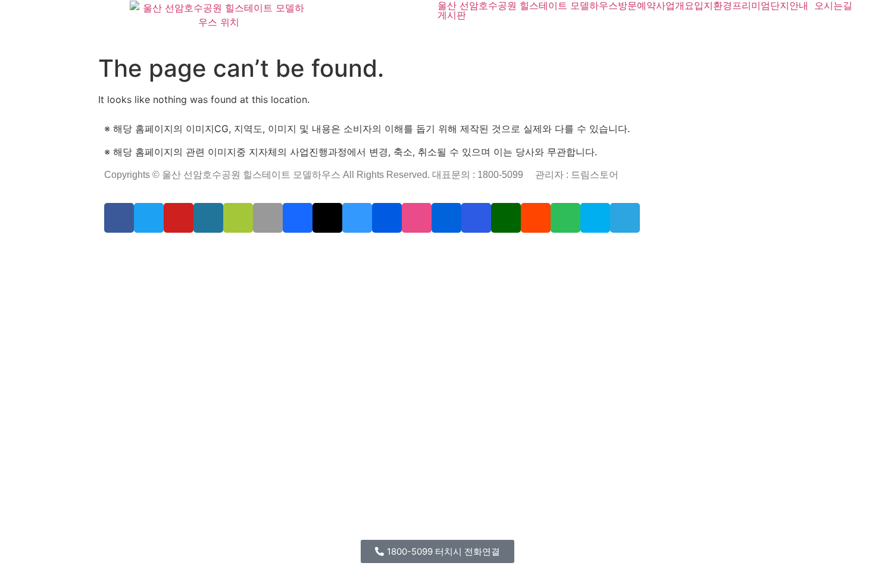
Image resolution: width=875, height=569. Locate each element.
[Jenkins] (295, 253)
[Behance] (297, 218)
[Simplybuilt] (145, 253)
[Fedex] (279, 253)
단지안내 (789, 5)
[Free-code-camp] (506, 218)
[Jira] (329, 253)
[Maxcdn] (241, 253)
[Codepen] (327, 218)
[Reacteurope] (153, 253)
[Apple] (268, 218)
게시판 (452, 15)
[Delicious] (357, 218)
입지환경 (713, 5)
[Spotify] (565, 218)
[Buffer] (321, 253)
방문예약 (637, 5)
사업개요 (675, 5)
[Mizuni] (264, 253)
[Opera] (179, 253)
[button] (437, 551)
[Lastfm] (344, 253)
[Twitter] (149, 218)
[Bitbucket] (137, 253)
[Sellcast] (171, 253)
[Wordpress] (208, 218)
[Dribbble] (417, 218)
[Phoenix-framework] (233, 253)
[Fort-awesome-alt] (217, 253)
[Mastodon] (210, 253)
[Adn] (352, 253)
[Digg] (387, 218)
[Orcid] (122, 253)
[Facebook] (119, 218)
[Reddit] (536, 218)
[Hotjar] (313, 253)
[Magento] (303, 253)
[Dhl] (287, 253)
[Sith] (160, 253)
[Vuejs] (248, 253)
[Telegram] (625, 218)
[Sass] (202, 253)
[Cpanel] (256, 253)
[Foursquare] (476, 218)
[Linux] (225, 253)
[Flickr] (446, 218)
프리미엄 (751, 5)
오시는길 (833, 5)
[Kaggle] (272, 253)
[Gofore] (106, 253)
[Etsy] (114, 253)
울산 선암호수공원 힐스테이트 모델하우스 (528, 5)
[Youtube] (178, 218)
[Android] (238, 218)
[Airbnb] (360, 253)
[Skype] (595, 218)
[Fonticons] (194, 253)
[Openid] (187, 253)
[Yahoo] (337, 253)
